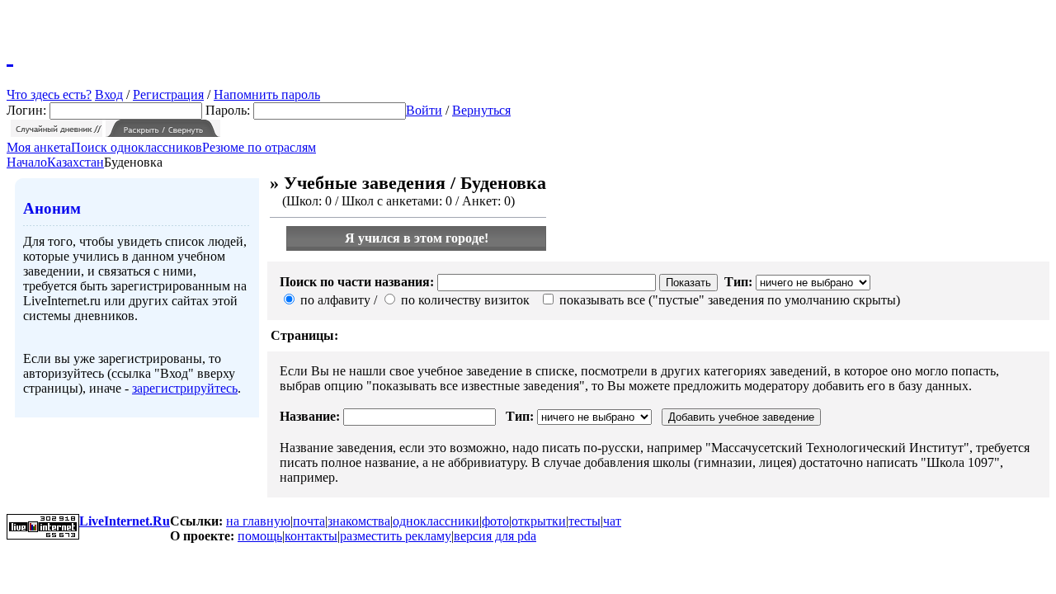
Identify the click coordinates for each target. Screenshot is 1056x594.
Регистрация (168, 94)
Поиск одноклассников (136, 147)
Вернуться (481, 110)
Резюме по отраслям (259, 147)
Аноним (52, 208)
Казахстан (75, 162)
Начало (27, 162)
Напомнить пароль (267, 94)
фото (495, 521)
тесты (584, 521)
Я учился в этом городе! (416, 238)
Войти (424, 110)
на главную (258, 521)
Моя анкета (39, 147)
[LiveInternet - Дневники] (10, 53)
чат (612, 521)
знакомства (359, 521)
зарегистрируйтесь (185, 388)
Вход (109, 94)
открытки (539, 521)
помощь (260, 536)
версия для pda (495, 536)
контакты (311, 536)
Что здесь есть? (49, 94)
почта (309, 521)
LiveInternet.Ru (124, 521)
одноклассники (436, 521)
